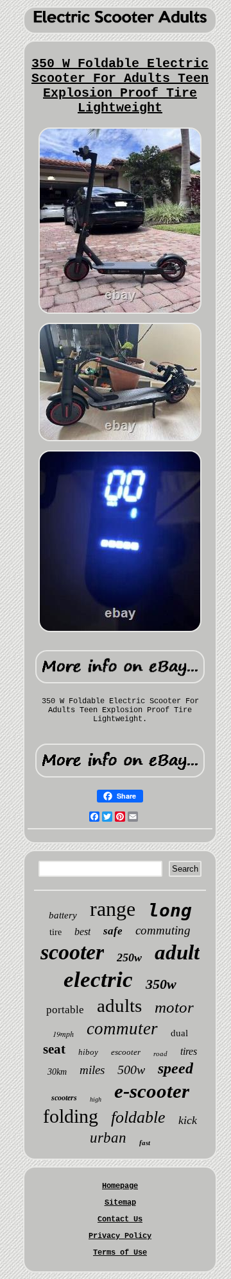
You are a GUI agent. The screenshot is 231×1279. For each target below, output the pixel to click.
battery (63, 915)
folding (70, 1116)
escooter (126, 1052)
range (112, 908)
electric (98, 979)
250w (129, 957)
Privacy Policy (120, 1236)
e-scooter (151, 1091)
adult (177, 952)
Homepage (120, 1186)
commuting (163, 930)
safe (113, 931)
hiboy (88, 1052)
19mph (63, 1034)
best (82, 931)
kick (187, 1120)
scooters (64, 1097)
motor (174, 1007)
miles (92, 1070)
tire (55, 932)
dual (179, 1033)
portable (65, 1010)
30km (57, 1072)
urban (108, 1138)
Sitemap (120, 1202)
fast (144, 1142)
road (160, 1053)
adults (119, 1005)
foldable (138, 1117)
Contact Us (120, 1219)
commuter (122, 1028)
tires (188, 1051)
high (95, 1099)
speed (175, 1068)
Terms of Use (120, 1252)
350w (161, 984)
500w (131, 1070)
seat (54, 1049)
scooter (72, 952)
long (170, 910)
